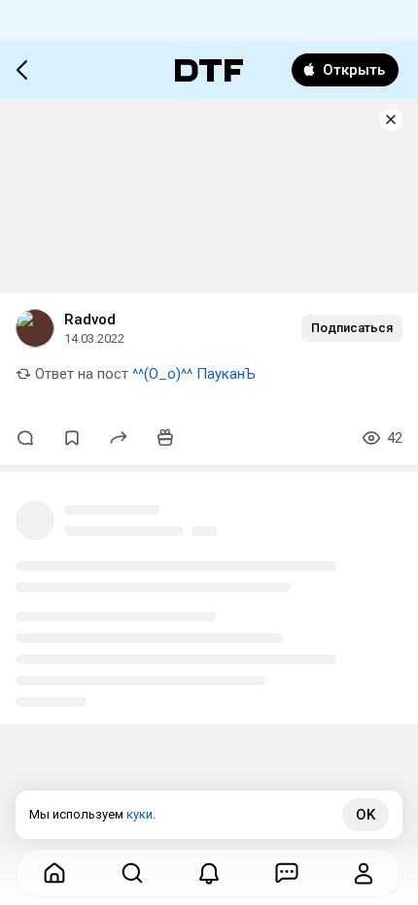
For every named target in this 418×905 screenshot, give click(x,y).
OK (365, 814)
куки (139, 814)
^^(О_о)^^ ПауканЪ (194, 374)
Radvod (90, 319)
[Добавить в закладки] (72, 438)
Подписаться (352, 327)
